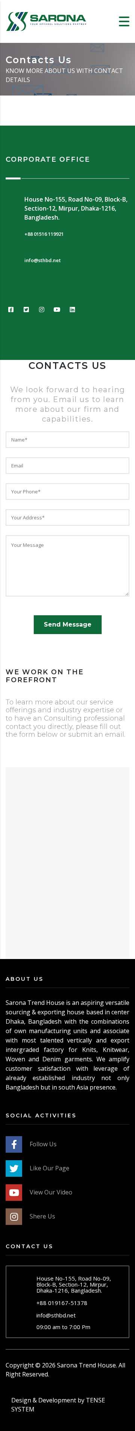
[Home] (47, 21)
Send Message (68, 624)
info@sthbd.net (56, 1315)
